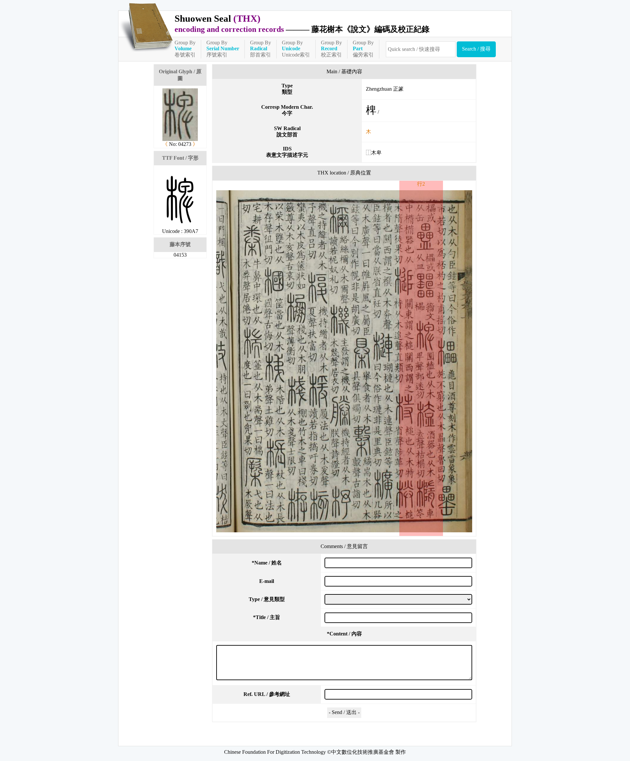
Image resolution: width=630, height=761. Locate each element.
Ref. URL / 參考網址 (266, 694)
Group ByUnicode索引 (296, 49)
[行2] (344, 361)
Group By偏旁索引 (363, 49)
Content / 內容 (344, 633)
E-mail (266, 581)
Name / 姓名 (267, 562)
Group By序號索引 (222, 49)
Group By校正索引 (331, 49)
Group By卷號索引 (185, 49)
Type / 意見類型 (267, 599)
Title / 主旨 (266, 617)
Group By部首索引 (260, 49)
